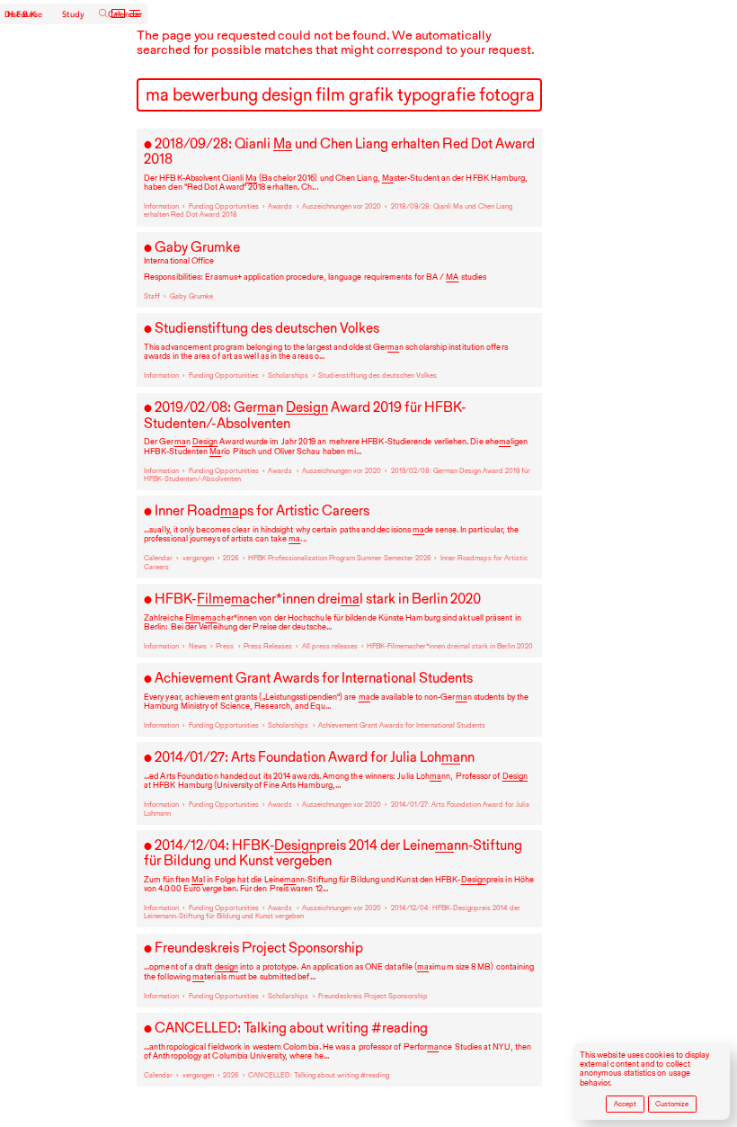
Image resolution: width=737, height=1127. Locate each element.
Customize (671, 1104)
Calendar (125, 14)
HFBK (23, 14)
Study (73, 14)
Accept (625, 1104)
